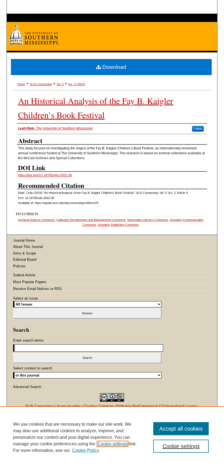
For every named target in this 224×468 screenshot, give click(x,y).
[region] (112, 437)
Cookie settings (113, 444)
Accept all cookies (181, 429)
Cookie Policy (85, 450)
